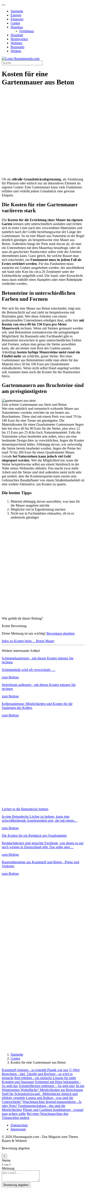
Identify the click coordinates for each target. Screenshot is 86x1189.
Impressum (18, 1129)
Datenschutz (19, 1125)
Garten (15, 23)
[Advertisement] (43, 134)
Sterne (6, 1160)
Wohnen (16, 43)
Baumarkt (17, 47)
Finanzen (17, 19)
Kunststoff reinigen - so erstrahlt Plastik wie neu (35, 1070)
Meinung (8, 1168)
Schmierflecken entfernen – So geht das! (47, 1086)
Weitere (16, 51)
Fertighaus (26, 31)
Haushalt (17, 35)
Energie (16, 15)
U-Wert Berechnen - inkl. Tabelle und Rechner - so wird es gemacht (41, 1074)
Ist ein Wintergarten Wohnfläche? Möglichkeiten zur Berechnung (43, 1088)
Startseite (17, 11)
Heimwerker (19, 39)
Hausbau (17, 27)
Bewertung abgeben (61, 633)
